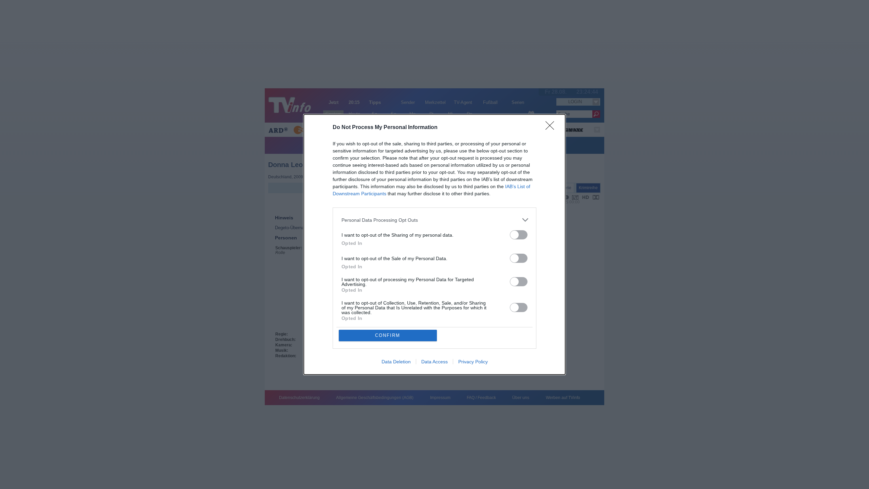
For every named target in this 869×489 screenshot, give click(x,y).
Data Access (434, 361)
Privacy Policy (473, 361)
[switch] (519, 234)
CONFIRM (387, 335)
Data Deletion (396, 361)
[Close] (552, 127)
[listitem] (434, 219)
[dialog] (434, 244)
